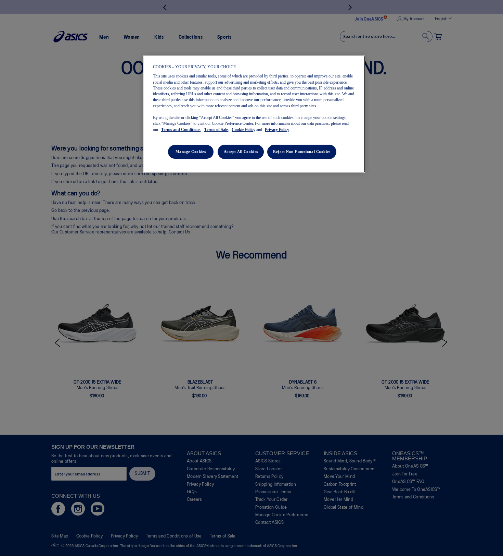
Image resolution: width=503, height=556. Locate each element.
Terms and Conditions (181, 130)
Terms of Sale (216, 130)
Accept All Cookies (241, 151)
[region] (254, 114)
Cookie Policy (243, 130)
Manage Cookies (191, 151)
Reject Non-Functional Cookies (302, 151)
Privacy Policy (277, 130)
